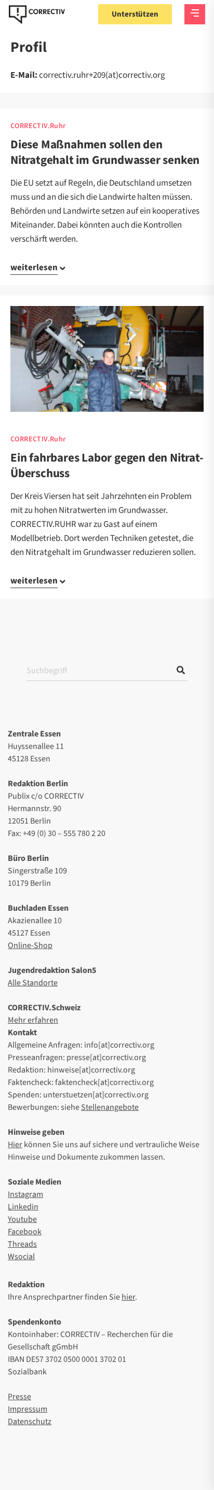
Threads (22, 1244)
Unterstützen (135, 14)
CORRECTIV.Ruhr (38, 126)
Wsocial (21, 1256)
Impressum (27, 1409)
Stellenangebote (110, 1107)
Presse (19, 1396)
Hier (15, 1144)
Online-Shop (30, 945)
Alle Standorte (33, 982)
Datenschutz (29, 1421)
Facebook (25, 1231)
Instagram (25, 1194)
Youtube (22, 1219)
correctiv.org (37, 14)
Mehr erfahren (33, 1020)
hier (128, 1297)
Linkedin (23, 1207)
